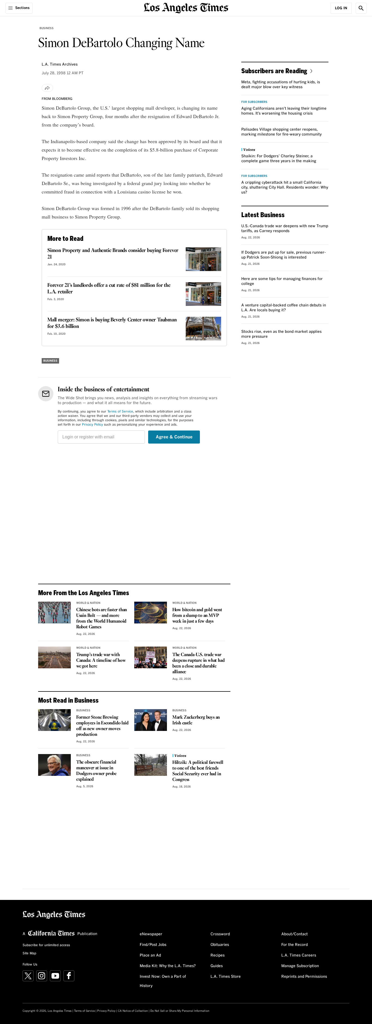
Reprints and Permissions (304, 977)
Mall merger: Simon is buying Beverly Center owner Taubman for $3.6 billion (112, 323)
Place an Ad (150, 955)
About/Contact (294, 934)
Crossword (220, 934)
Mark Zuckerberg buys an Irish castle (196, 720)
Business (46, 28)
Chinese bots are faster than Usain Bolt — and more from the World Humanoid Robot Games (101, 619)
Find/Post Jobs (153, 945)
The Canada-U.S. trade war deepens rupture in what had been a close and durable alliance (198, 663)
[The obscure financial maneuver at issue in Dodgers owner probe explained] (54, 765)
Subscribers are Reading (274, 71)
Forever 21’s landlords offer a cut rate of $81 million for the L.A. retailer (108, 289)
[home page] (186, 7)
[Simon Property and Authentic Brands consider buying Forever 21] (203, 259)
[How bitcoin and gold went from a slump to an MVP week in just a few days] (150, 612)
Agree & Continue (174, 437)
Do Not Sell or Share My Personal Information (179, 1011)
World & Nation (88, 603)
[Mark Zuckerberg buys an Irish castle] (150, 720)
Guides (217, 966)
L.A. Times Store (226, 977)
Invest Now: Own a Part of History (163, 981)
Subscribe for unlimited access (46, 945)
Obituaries (220, 945)
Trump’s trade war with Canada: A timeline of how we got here (101, 660)
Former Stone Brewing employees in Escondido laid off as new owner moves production (102, 726)
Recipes (218, 955)
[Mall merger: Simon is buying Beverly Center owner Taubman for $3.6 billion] (203, 328)
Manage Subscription (300, 966)
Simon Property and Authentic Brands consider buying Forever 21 (112, 254)
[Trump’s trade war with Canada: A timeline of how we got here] (54, 657)
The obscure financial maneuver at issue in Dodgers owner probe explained (96, 771)
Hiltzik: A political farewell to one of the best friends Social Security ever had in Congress (197, 771)
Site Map (29, 953)
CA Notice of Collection (133, 1011)
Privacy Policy (92, 424)
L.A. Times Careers (298, 955)
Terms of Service (120, 411)
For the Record (294, 945)
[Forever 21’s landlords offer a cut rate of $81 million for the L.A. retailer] (203, 294)
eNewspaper (151, 934)
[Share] (47, 88)
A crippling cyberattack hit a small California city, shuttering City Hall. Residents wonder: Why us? (284, 187)
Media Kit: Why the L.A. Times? (168, 966)
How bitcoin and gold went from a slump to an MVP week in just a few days (197, 616)
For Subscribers (254, 102)
